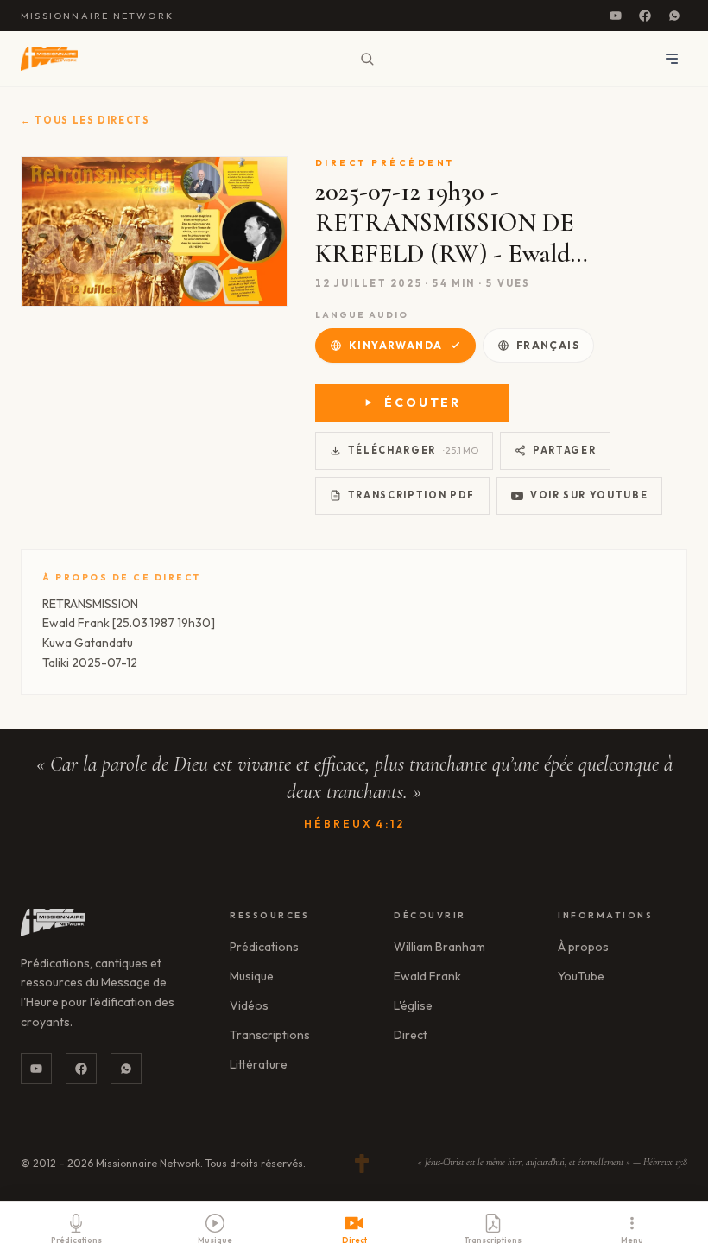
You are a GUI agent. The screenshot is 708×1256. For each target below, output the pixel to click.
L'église (413, 1005)
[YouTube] (616, 16)
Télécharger (413, 450)
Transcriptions (270, 1035)
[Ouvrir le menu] (671, 58)
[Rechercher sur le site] (367, 59)
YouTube (581, 976)
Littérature (259, 1064)
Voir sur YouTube (589, 495)
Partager (564, 450)
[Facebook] (645, 16)
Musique (252, 976)
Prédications (264, 947)
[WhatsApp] (674, 16)
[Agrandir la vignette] (154, 231)
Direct (410, 1035)
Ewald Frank (427, 976)
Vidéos (249, 1005)
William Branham (439, 947)
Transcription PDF (411, 495)
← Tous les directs (85, 120)
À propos (583, 947)
